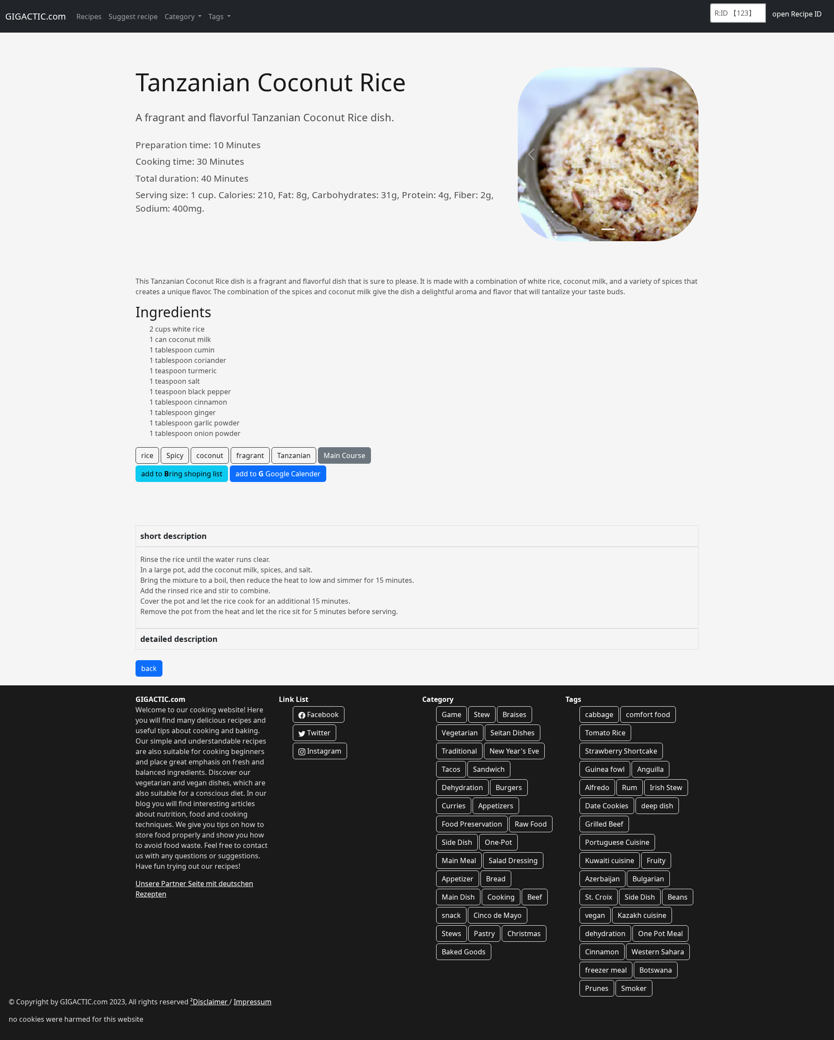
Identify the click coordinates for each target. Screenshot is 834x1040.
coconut (209, 455)
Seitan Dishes (512, 733)
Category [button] (180, 16)
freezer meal (606, 970)
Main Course (344, 455)
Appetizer (457, 879)
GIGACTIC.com (35, 16)
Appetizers (495, 806)
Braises (514, 714)
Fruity (656, 860)
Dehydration (462, 787)
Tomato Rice (605, 733)
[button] (531, 154)
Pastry (484, 933)
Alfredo (597, 787)
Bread (496, 879)
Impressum (252, 1002)
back (149, 668)
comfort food (648, 714)
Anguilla (650, 769)
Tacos (451, 769)
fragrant (250, 455)
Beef (534, 897)
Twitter (318, 733)
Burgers (509, 787)
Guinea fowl (605, 769)
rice (147, 455)
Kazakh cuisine (642, 915)
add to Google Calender (278, 473)
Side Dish (457, 842)
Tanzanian (294, 455)
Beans (678, 897)
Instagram (323, 751)
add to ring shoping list (181, 473)
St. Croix (598, 897)
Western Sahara (658, 952)
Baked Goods (464, 952)
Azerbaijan (602, 879)
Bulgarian (648, 879)
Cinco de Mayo (497, 915)
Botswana (655, 970)
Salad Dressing (513, 860)
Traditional (459, 751)
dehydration (605, 933)
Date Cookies (607, 806)
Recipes (89, 16)
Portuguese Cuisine (617, 842)
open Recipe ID (797, 14)
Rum (629, 787)
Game (451, 714)
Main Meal (459, 860)
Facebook (322, 714)
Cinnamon (602, 952)
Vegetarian (460, 733)
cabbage (599, 714)
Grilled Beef (604, 824)
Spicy (174, 455)
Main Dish (458, 897)
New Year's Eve (514, 751)
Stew (482, 714)
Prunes (597, 988)
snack (451, 915)
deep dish (657, 806)
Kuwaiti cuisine (609, 860)
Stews (451, 933)
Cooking (501, 897)
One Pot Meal (660, 933)
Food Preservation (472, 824)
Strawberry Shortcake (621, 751)
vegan (595, 915)
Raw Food (531, 824)
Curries (454, 806)
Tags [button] (216, 16)
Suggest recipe (133, 16)
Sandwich (489, 769)
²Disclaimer (209, 1002)
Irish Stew (666, 787)
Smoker (634, 988)
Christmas (524, 933)
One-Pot (498, 842)
